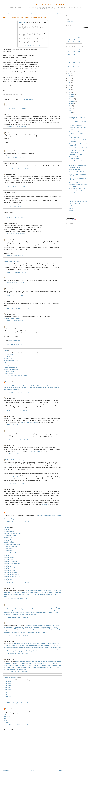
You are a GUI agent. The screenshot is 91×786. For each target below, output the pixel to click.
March (71, 208)
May (70, 110)
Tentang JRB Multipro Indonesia (41, 627)
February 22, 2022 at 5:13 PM (17, 725)
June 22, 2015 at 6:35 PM (15, 507)
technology (49, 293)
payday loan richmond (35, 451)
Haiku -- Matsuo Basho (75, 182)
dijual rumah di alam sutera (49, 667)
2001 (69, 87)
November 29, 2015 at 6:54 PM (17, 617)
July (70, 106)
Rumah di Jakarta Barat (13, 389)
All (79, 41)
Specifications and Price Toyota (46, 515)
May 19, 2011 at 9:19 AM (15, 295)
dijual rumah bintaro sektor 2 (26, 665)
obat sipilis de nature (9, 531)
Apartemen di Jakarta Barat (42, 387)
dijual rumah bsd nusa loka (35, 667)
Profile (5, 715)
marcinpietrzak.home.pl (14, 340)
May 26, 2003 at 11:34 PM (15, 157)
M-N (79, 37)
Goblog (5, 720)
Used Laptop (7, 716)
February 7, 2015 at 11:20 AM (17, 425)
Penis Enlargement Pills (11, 261)
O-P (69, 39)
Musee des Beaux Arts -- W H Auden (78, 148)
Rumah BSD (39, 590)
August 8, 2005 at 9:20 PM (16, 234)
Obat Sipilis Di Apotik (9, 557)
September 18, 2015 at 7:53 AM (18, 521)
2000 (69, 90)
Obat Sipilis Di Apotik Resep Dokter (13, 578)
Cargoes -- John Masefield (75, 125)
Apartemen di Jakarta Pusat (28, 387)
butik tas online (7, 663)
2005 (69, 78)
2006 (69, 76)
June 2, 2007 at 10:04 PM (15, 255)
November (72, 96)
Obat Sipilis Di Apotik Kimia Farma (12, 576)
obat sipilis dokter (8, 548)
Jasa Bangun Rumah (40, 612)
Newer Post (6, 14)
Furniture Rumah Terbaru (11, 677)
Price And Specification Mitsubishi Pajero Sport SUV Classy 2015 (38, 517)
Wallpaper (6, 722)
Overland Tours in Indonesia (11, 369)
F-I (79, 49)
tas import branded (56, 661)
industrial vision (8, 358)
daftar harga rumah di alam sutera (20, 663)
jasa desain (31, 607)
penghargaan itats (8, 373)
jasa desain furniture (51, 607)
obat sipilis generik (8, 550)
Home (32, 14)
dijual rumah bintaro (13, 665)
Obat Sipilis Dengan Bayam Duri (12, 563)
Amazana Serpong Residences (43, 384)
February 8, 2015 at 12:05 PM (17, 439)
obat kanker (44, 504)
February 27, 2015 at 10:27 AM (18, 454)
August (71, 103)
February (71, 210)
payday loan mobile (48, 433)
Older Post (59, 14)
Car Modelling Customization (11, 360)
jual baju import (27, 661)
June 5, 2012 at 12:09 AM (15, 321)
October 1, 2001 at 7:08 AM (16, 108)
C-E (74, 49)
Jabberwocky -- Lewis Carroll (76, 199)
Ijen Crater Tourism (8, 354)
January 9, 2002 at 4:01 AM (16, 145)
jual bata (33, 612)
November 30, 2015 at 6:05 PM (17, 635)
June (70, 108)
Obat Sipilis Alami (8, 559)
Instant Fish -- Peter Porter (76, 160)
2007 (69, 73)
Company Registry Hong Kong (12, 318)
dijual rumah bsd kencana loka (19, 667)
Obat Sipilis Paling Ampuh (10, 561)
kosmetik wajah (23, 386)
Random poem (69, 21)
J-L (69, 52)
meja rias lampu (8, 696)
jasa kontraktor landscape (41, 610)
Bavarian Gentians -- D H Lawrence (78, 115)
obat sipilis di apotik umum (10, 546)
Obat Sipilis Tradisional (9, 555)
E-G (79, 35)
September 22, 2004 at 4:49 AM (18, 168)
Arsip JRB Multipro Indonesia (16, 614)
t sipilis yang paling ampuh (10, 552)
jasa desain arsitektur (39, 607)
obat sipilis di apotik (9, 537)
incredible (13, 293)
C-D (74, 35)
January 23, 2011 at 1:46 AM (17, 272)
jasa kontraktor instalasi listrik (27, 610)
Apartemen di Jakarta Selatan (11, 594)
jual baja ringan (26, 612)
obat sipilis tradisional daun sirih (12, 544)
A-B (69, 35)
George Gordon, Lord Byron (33, 45)
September (72, 101)
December (72, 94)
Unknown (7, 381)
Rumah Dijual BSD (48, 590)
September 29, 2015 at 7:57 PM (18, 582)
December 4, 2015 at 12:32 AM (17, 671)
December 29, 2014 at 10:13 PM (18, 392)
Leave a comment (26, 100)
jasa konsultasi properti (41, 632)
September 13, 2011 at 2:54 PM (18, 308)
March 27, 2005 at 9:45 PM (16, 186)
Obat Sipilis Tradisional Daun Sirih (12, 533)
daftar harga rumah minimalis (36, 663)
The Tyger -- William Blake (75, 154)
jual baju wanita (19, 661)
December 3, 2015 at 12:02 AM (17, 653)
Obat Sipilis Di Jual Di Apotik (11, 572)
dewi (6, 350)
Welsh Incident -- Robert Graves (77, 188)
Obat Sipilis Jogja (8, 529)
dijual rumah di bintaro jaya (19, 669)
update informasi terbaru (10, 365)
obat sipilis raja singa (9, 539)
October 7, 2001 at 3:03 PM (16, 126)
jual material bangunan (16, 612)
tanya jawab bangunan (30, 614)
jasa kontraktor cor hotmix (29, 609)
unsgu (6, 513)
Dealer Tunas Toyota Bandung (17, 477)
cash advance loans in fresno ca (29, 422)
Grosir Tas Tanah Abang (44, 386)
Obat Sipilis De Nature (9, 570)
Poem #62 (22, 22)
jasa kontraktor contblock (15, 609)
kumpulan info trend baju (10, 364)
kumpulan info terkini (9, 371)
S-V (69, 54)
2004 (69, 80)
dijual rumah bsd (53, 665)
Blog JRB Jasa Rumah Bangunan (30, 645)
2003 (69, 83)
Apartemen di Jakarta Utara (39, 592)
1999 (69, 92)
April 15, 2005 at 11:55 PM (16, 206)
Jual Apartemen (28, 592)
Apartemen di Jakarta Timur (54, 592)
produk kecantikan (14, 386)
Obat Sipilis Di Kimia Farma (11, 580)
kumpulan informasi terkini (10, 367)
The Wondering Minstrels (45, 4)
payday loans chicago (18, 404)
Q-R (74, 39)
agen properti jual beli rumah (27, 632)
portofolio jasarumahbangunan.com (30, 629)
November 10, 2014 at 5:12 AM (17, 376)
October (71, 99)
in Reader (87, 1)
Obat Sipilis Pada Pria (9, 565)
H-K (69, 37)
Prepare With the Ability (10, 362)
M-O (74, 52)
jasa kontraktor (27, 647)
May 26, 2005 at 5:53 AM (15, 217)
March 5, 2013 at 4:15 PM (16, 344)
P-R (79, 52)
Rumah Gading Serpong (14, 387)
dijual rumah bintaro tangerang (41, 665)
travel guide (7, 356)
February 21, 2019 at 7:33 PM (17, 703)
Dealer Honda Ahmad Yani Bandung (14, 460)
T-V (69, 41)
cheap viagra (8, 278)
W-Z (74, 41)
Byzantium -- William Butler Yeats (77, 172)
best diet (17, 342)
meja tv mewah (7, 681)
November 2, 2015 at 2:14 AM (17, 599)
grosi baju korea (47, 661)
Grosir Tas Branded (33, 386)
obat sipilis (6, 554)
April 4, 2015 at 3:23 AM (15, 483)
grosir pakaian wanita (37, 661)
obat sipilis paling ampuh (10, 535)
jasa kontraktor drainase (42, 609)
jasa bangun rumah (23, 607)
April (70, 113)
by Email (80, 1)
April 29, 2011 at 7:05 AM (15, 283)
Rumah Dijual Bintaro (30, 590)
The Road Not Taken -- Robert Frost (78, 201)
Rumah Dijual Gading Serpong (16, 592)
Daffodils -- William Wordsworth (77, 163)
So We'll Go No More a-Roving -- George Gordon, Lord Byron (24, 17)
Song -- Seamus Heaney (75, 169)
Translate (78, 219)
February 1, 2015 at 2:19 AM (17, 410)
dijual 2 (46, 663)
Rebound (7, 709)
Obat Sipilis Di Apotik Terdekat (11, 574)
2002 (69, 85)
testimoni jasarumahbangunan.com (48, 629)
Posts (69, 226)
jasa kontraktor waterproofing (45, 625)
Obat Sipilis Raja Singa (9, 567)
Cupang (5, 718)
